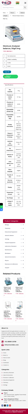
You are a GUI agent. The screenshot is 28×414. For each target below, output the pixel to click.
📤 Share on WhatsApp (8, 76)
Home (4, 12)
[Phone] (1, 209)
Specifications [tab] (9, 85)
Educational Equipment (13, 232)
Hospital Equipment (14, 242)
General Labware (14, 235)
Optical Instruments (14, 257)
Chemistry (14, 228)
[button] (25, 3)
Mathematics (14, 250)
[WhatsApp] (1, 206)
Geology (14, 239)
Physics (12, 12)
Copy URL (7, 72)
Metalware (14, 253)
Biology (14, 225)
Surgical (14, 267)
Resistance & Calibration (14, 264)
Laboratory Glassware (14, 246)
